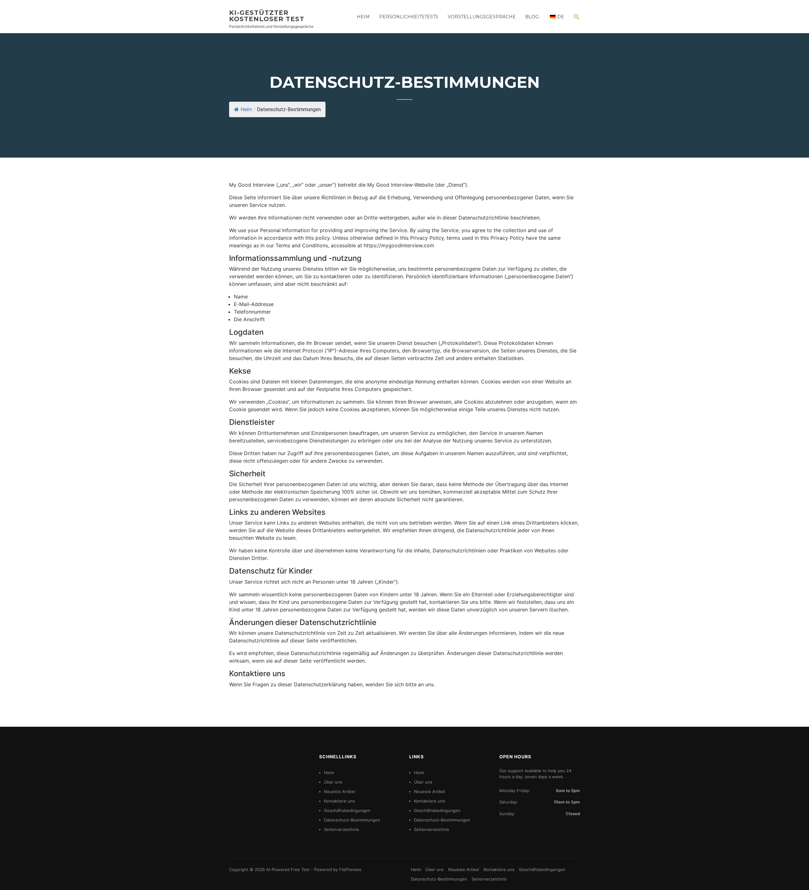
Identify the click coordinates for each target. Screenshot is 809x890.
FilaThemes (350, 869)
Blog (532, 17)
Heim (363, 17)
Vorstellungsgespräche (482, 17)
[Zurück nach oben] (795, 876)
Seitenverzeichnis (341, 829)
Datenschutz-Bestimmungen (352, 819)
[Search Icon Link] (574, 21)
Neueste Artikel (339, 791)
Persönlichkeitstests (408, 17)
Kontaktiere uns (339, 800)
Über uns (333, 782)
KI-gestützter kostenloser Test (266, 16)
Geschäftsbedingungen (347, 810)
